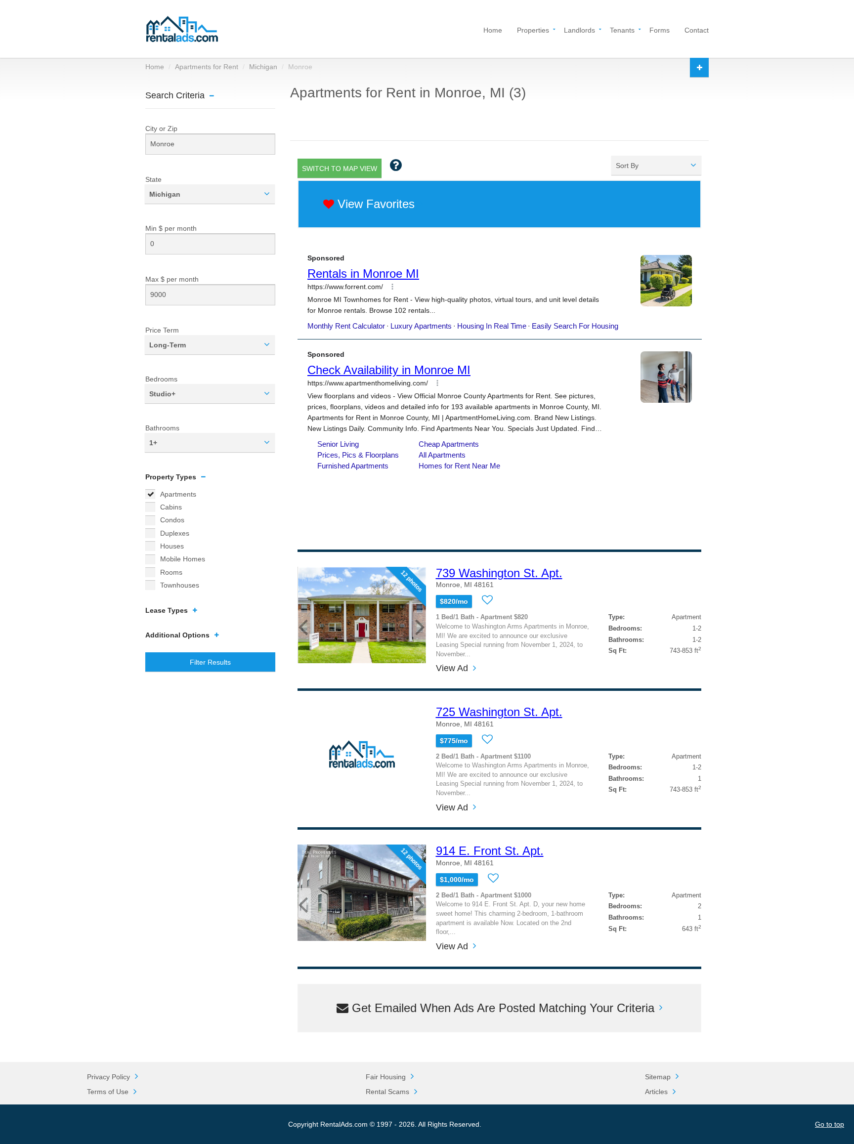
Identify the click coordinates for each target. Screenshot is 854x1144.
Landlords (579, 29)
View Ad (452, 668)
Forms (659, 29)
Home (492, 29)
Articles (656, 1092)
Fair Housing (386, 1077)
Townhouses (179, 585)
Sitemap (658, 1077)
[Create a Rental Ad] (699, 67)
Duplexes (174, 533)
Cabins (171, 507)
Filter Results (210, 662)
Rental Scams (387, 1092)
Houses (172, 546)
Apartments (178, 494)
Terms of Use (107, 1092)
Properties (533, 29)
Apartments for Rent (206, 67)
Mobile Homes (182, 559)
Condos (172, 520)
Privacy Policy (108, 1077)
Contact (696, 29)
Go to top (829, 1124)
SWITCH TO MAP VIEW (339, 168)
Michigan (263, 67)
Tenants (622, 29)
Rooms (171, 572)
